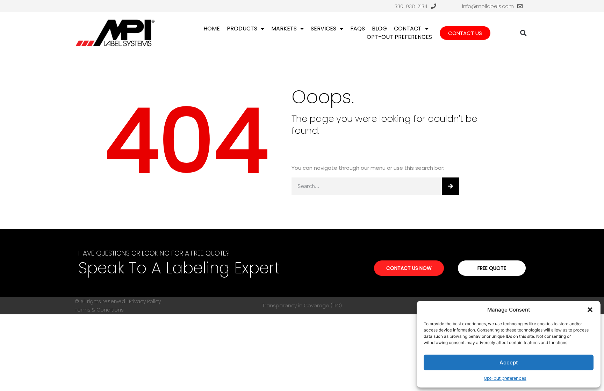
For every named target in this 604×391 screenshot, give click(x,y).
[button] (590, 309)
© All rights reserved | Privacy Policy (118, 301)
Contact (408, 29)
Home (211, 29)
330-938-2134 (411, 6)
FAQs (357, 29)
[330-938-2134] (433, 6)
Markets (284, 29)
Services (323, 29)
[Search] (450, 186)
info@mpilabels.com (488, 6)
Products (242, 29)
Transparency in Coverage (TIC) (302, 305)
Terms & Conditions (99, 309)
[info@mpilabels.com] (520, 6)
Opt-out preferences (505, 378)
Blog (379, 29)
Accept (508, 362)
